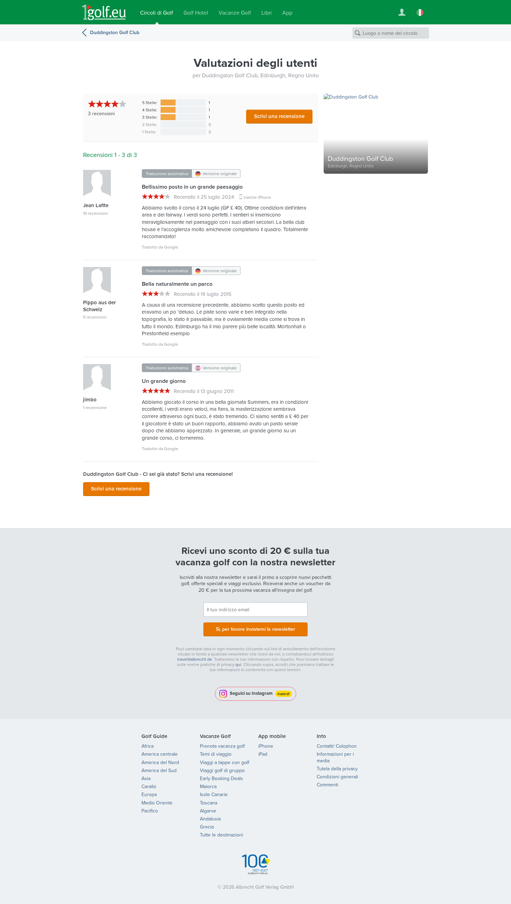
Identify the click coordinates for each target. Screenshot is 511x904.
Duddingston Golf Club (114, 32)
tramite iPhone (257, 197)
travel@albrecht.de (194, 659)
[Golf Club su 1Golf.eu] (104, 12)
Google (171, 247)
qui (238, 664)
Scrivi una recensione (279, 116)
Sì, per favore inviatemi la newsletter (255, 629)
